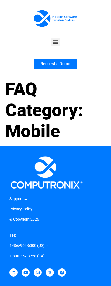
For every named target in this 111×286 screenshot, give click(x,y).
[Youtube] (26, 272)
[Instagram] (38, 272)
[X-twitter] (50, 272)
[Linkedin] (13, 272)
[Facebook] (62, 272)
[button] (55, 42)
